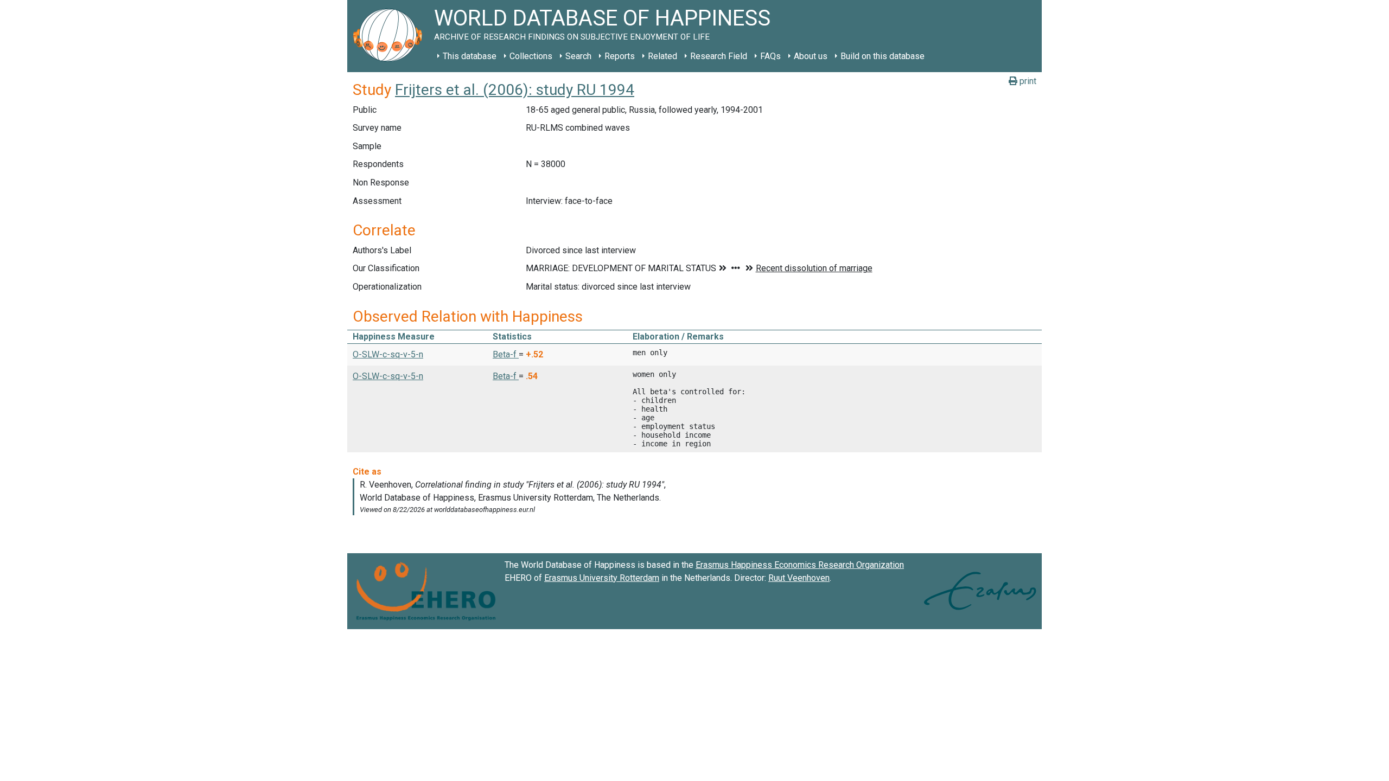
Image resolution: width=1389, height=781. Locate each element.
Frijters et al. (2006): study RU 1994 (514, 90)
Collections (530, 56)
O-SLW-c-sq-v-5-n (388, 354)
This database (469, 56)
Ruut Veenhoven (799, 578)
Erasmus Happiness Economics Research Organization (800, 565)
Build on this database (882, 56)
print (1026, 81)
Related (662, 56)
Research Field (718, 56)
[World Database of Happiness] (390, 36)
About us (810, 56)
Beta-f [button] (506, 354)
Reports (619, 56)
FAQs (770, 56)
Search (578, 56)
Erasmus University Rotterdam (601, 578)
